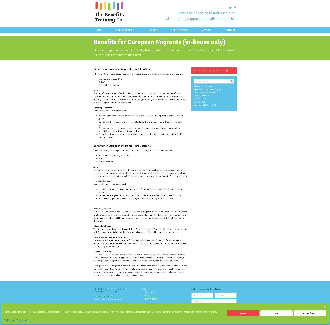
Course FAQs (199, 102)
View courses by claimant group (208, 89)
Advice (206, 30)
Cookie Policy (9, 320)
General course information (206, 92)
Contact (230, 30)
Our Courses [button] (124, 30)
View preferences (310, 313)
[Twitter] (230, 7)
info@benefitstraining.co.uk (107, 299)
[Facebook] (234, 7)
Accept (243, 313)
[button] (325, 306)
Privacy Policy (23, 320)
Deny (276, 313)
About (153, 30)
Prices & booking (201, 95)
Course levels (200, 98)
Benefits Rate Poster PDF (205, 105)
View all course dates (203, 86)
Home (98, 30)
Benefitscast (179, 30)
